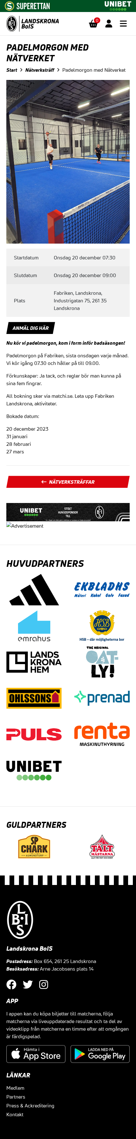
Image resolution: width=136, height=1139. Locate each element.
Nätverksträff (39, 69)
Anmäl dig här (31, 327)
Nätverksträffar (72, 481)
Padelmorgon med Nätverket (94, 70)
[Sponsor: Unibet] (118, 5)
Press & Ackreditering (30, 1105)
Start (11, 69)
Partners (15, 1097)
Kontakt (14, 1114)
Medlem (15, 1088)
